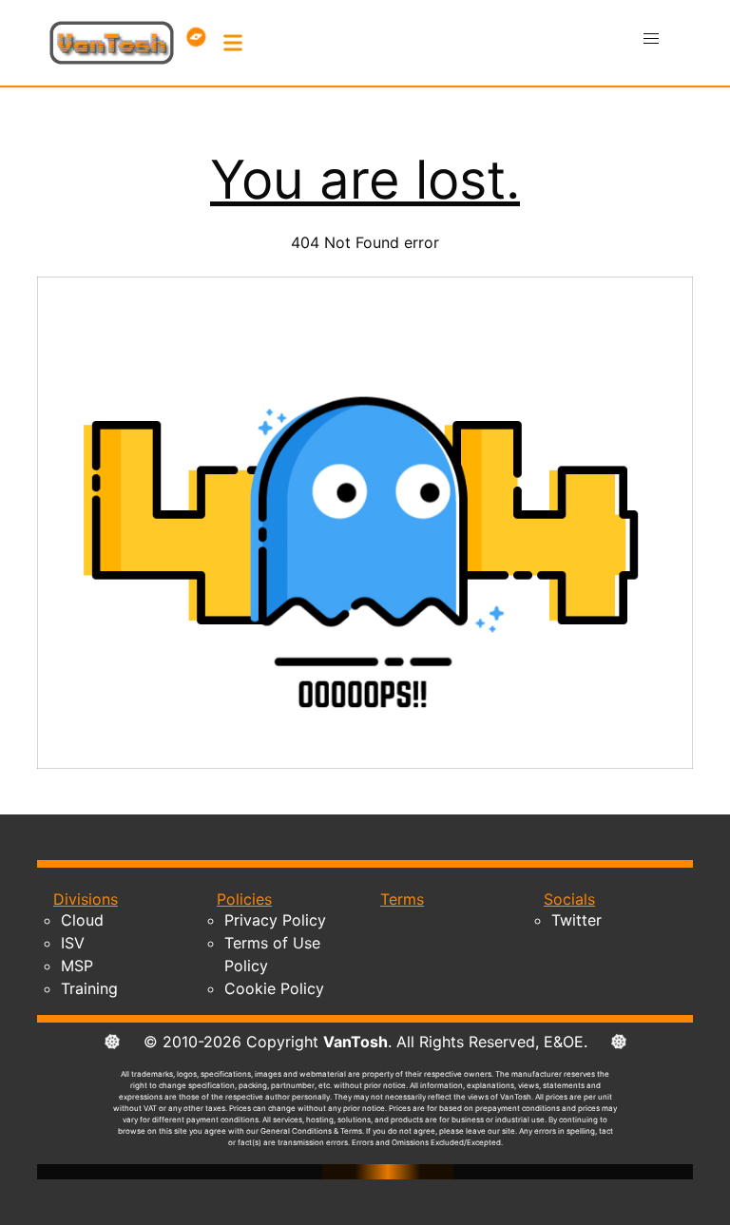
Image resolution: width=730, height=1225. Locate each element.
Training (89, 988)
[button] (651, 39)
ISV (73, 942)
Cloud (82, 919)
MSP (77, 965)
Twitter (576, 919)
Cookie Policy (274, 988)
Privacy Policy (275, 919)
